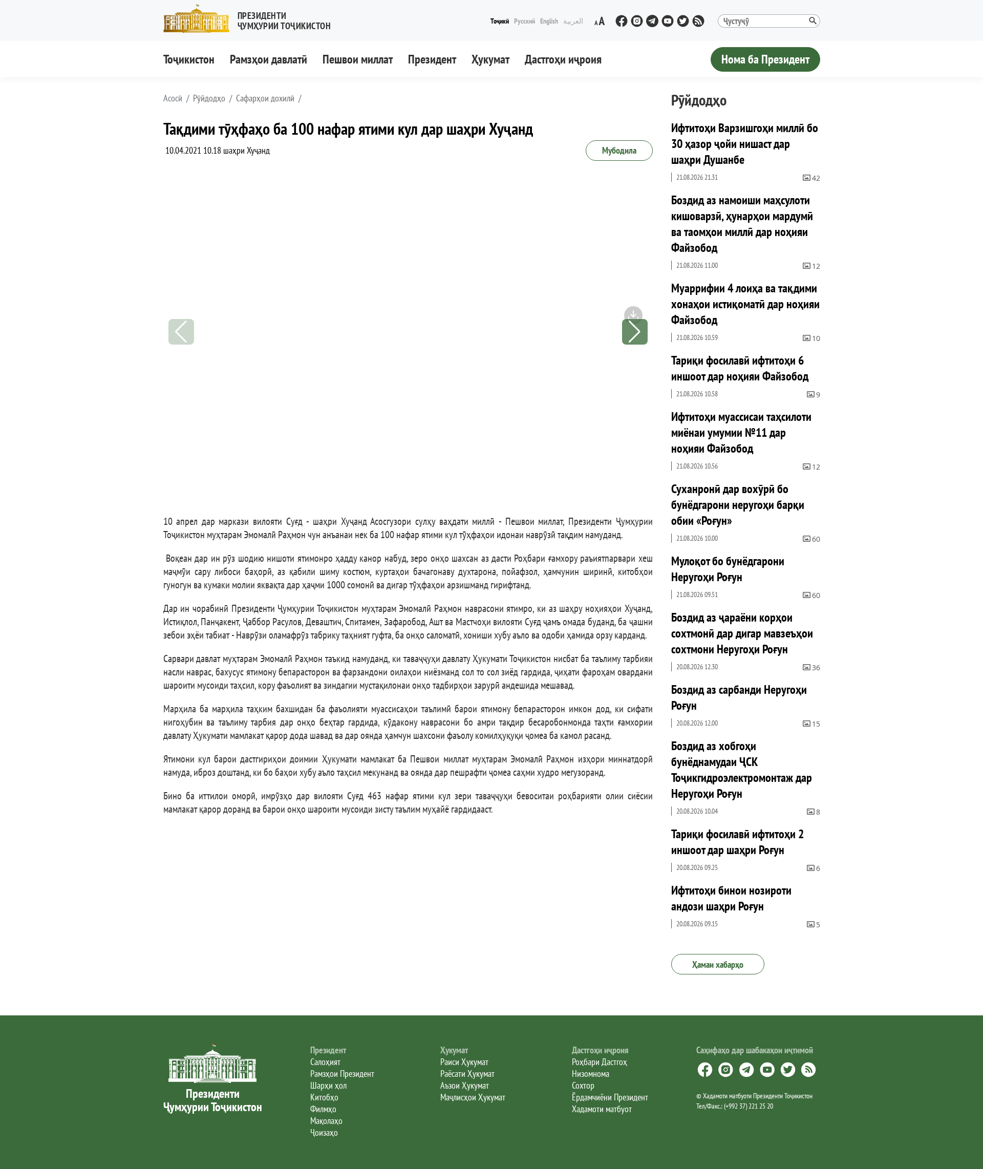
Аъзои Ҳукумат (464, 1085)
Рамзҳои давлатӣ (268, 59)
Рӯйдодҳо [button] (209, 98)
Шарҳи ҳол (328, 1085)
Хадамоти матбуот (602, 1109)
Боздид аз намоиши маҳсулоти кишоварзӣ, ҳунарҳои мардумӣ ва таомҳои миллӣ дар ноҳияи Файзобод (742, 224)
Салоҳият (325, 1062)
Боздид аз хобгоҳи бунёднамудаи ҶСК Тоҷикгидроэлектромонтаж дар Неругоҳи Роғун (741, 769)
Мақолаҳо (326, 1121)
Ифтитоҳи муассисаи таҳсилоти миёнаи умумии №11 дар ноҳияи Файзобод (741, 432)
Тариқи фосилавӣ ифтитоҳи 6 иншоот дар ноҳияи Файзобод (739, 368)
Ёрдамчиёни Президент (610, 1097)
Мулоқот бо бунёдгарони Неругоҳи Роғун (727, 569)
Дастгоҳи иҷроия (563, 59)
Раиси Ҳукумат (464, 1062)
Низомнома (590, 1073)
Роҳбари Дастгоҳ (599, 1062)
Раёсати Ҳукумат (467, 1073)
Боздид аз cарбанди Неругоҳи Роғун (739, 697)
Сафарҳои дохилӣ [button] (265, 98)
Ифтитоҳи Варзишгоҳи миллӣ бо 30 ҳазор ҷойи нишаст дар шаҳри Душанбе (744, 143)
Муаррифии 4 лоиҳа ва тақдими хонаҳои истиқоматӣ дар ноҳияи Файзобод (745, 304)
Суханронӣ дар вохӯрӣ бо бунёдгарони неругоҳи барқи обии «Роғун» (737, 504)
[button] (251, 18)
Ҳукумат (490, 59)
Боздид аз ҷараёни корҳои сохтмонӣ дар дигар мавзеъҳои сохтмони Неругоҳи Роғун (742, 633)
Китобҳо (324, 1097)
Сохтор (583, 1085)
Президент (432, 59)
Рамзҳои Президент (342, 1073)
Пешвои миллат (358, 59)
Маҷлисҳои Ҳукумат (472, 1097)
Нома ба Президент (765, 59)
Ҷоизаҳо (324, 1132)
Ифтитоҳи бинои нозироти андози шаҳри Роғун (731, 898)
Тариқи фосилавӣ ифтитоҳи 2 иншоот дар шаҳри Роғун (737, 842)
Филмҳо (323, 1109)
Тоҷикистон (189, 59)
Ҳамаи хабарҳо (717, 964)
